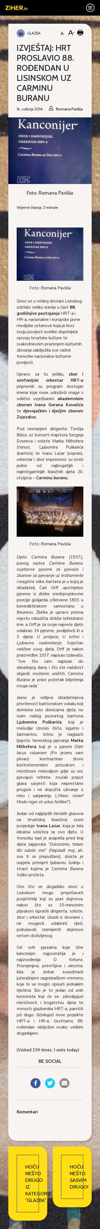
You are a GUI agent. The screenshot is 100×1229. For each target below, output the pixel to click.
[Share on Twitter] (50, 1086)
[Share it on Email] (64, 1086)
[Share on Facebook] (36, 1086)
